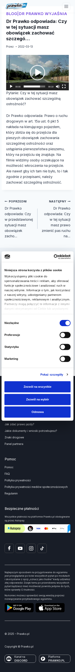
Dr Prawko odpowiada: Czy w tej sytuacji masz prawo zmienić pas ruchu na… (56, 219)
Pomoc (9, 467)
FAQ (7, 473)
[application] (37, 72)
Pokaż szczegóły (51, 374)
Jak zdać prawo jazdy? (19, 424)
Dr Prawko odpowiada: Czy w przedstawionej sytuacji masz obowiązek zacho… (19, 219)
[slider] (34, 86)
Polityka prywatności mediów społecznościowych (36, 486)
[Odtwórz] (11, 86)
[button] (37, 72)
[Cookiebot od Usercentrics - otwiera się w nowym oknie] (54, 256)
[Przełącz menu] (66, 6)
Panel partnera (14, 443)
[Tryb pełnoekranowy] (64, 86)
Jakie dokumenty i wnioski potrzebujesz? (31, 430)
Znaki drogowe (14, 437)
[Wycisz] (58, 86)
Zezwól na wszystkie (37, 386)
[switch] (65, 335)
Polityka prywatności (18, 480)
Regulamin (11, 493)
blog (11, 13)
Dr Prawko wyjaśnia (43, 13)
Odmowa (38, 412)
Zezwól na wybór (37, 399)
